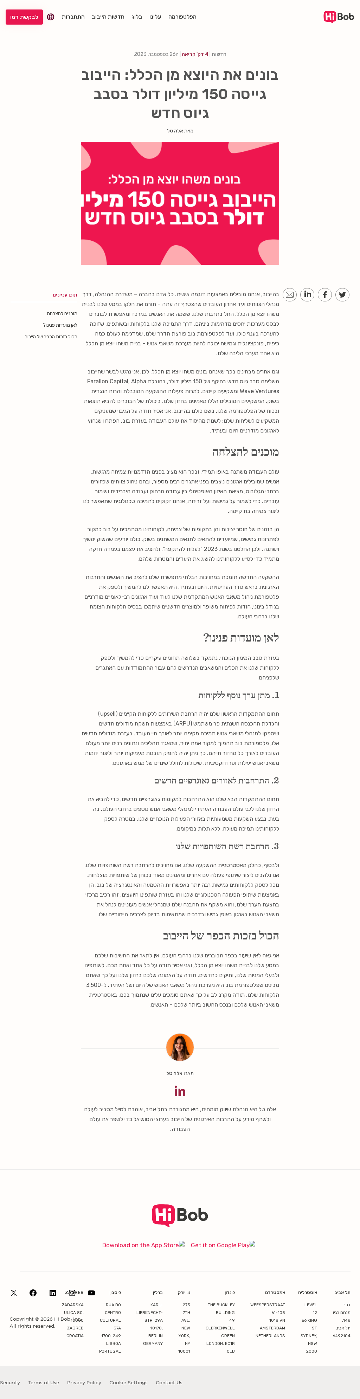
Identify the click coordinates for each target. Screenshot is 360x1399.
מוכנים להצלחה (62, 314)
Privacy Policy (84, 1382)
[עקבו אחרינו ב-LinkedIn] (53, 1295)
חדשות (219, 54)
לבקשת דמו (24, 17)
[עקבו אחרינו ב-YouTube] (91, 1295)
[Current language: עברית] (50, 17)
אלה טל (175, 131)
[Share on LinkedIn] (307, 294)
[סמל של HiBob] (180, 1225)
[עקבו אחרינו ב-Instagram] (72, 1295)
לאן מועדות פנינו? (60, 325)
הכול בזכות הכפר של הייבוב (51, 337)
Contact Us (169, 1382)
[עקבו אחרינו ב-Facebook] (33, 1295)
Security (10, 1382)
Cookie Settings (128, 1382)
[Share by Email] (290, 294)
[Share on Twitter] (342, 294)
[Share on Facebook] (325, 294)
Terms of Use (43, 1382)
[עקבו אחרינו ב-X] (13, 1295)
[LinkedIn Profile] (179, 1091)
